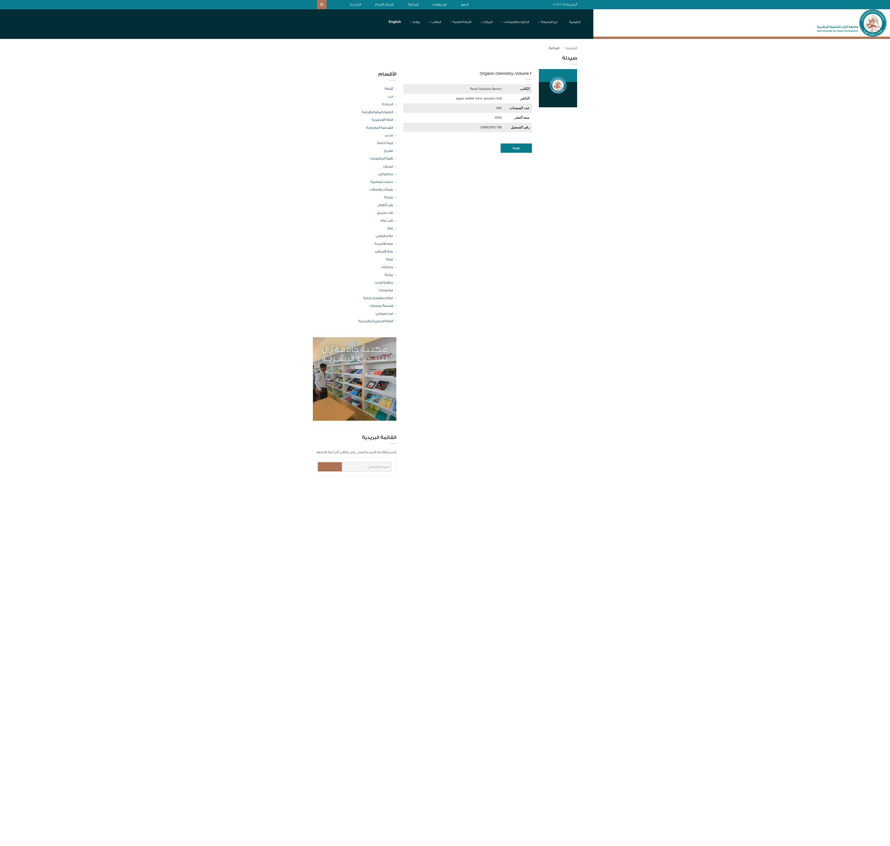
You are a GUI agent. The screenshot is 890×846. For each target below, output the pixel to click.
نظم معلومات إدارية (378, 298)
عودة (516, 148)
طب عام (387, 221)
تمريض (388, 166)
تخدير (389, 135)
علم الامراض (384, 251)
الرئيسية (575, 22)
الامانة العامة (462, 22)
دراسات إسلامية (382, 182)
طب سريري (385, 213)
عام (390, 228)
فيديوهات (439, 4)
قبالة (389, 259)
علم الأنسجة (384, 244)
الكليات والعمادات (516, 22)
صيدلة (388, 197)
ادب (390, 97)
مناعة (389, 275)
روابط (416, 22)
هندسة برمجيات (381, 306)
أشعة (389, 89)
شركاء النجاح (384, 4)
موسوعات (385, 290)
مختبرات (387, 267)
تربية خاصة (385, 143)
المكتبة (413, 4)
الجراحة (387, 104)
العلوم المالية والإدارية (377, 112)
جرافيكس (385, 174)
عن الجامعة (549, 22)
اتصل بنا (355, 4)
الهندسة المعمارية (379, 128)
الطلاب (436, 22)
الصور (464, 4)
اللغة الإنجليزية (382, 120)
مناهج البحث (384, 282)
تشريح (388, 151)
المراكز (488, 22)
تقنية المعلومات (381, 158)
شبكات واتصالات (381, 189)
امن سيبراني (384, 313)
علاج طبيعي (384, 236)
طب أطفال (385, 205)
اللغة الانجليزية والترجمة (376, 321)
